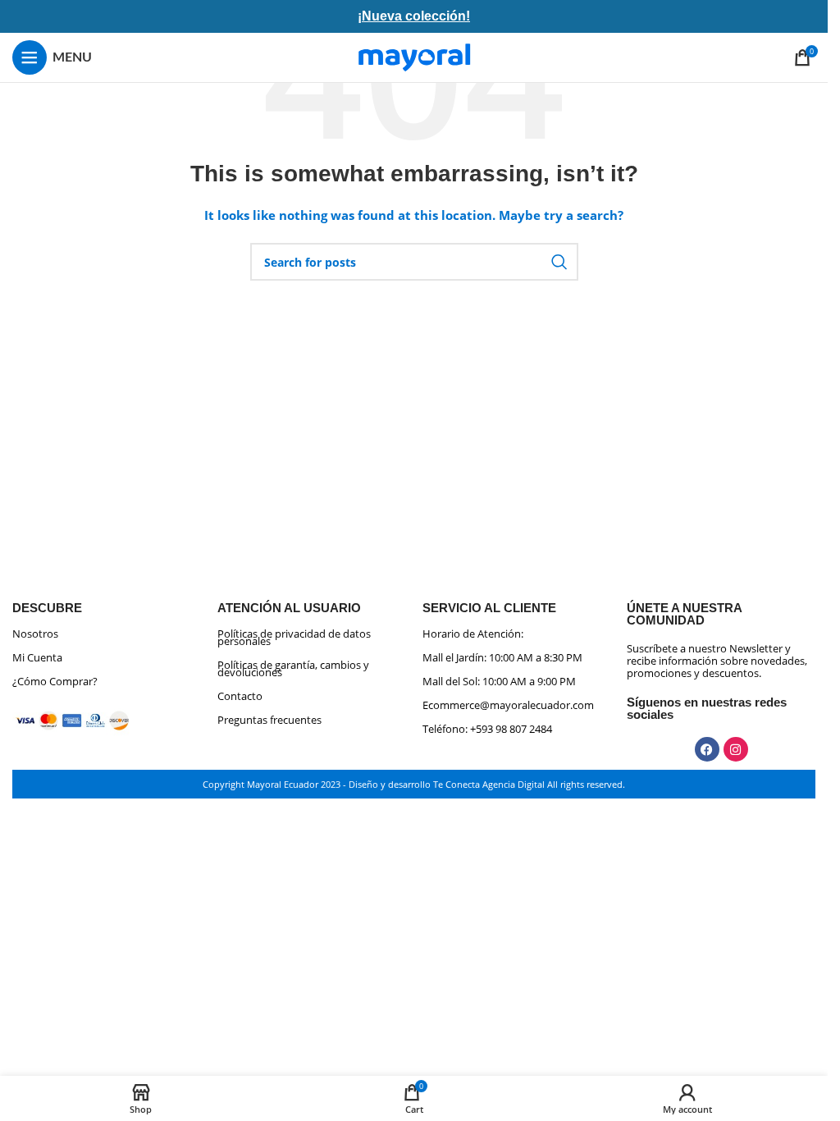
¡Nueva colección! (414, 16)
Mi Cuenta (37, 657)
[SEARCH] (559, 262)
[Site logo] (414, 56)
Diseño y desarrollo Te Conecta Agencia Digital (447, 784)
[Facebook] (707, 749)
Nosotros (35, 633)
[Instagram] (736, 749)
